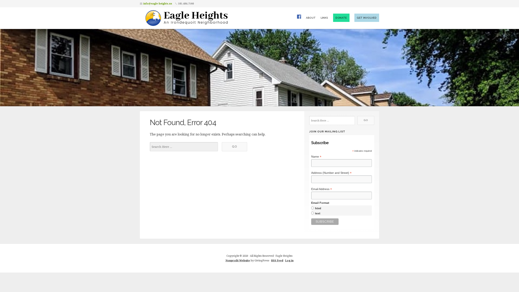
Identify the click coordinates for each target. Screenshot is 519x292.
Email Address (321, 189)
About (311, 17)
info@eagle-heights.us (157, 3)
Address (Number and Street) (331, 173)
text (317, 213)
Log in (289, 260)
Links (324, 17)
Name (316, 157)
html (318, 208)
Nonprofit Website (237, 260)
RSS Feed (277, 260)
